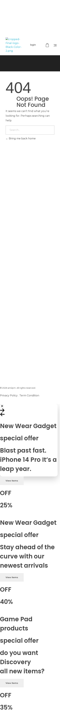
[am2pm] (14, 45)
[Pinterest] (25, 27)
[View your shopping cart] (48, 45)
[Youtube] (35, 27)
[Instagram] (44, 27)
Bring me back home (22, 138)
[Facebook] (16, 27)
